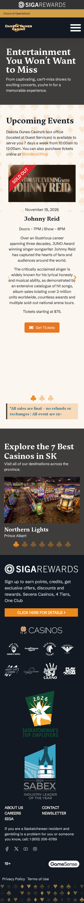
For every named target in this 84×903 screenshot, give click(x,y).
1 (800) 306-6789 (43, 839)
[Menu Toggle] (75, 28)
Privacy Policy (13, 879)
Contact (50, 807)
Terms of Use (38, 879)
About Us (14, 807)
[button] (9, 277)
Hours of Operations (17, 13)
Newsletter (54, 813)
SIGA (9, 818)
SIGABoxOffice (35, 154)
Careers (13, 813)
